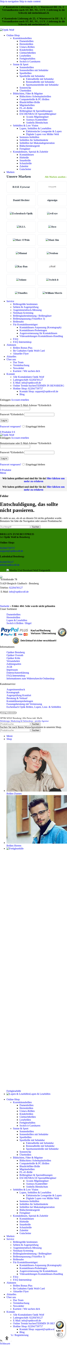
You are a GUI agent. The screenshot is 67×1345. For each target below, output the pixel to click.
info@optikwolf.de (10, 564)
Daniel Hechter (21, 200)
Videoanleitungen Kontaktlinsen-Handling (41, 336)
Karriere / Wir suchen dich (26, 371)
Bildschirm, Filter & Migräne (28, 93)
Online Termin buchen (38, 385)
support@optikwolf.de (11, 551)
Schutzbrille (26, 163)
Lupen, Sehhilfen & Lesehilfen (35, 128)
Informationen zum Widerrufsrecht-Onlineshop (30, 678)
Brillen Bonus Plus (22, 347)
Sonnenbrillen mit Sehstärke (34, 70)
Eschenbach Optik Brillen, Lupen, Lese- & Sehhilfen (34, 707)
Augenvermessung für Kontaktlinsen (38, 333)
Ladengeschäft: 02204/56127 (28, 379)
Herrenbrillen (26, 44)
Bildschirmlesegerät (30, 146)
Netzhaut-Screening (23, 312)
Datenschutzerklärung (18, 672)
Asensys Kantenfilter (36, 119)
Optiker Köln (13, 658)
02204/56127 (7, 562)
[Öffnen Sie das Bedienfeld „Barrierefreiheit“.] (7, 1338)
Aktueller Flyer (21, 353)
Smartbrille (25, 160)
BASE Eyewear (21, 187)
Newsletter (18, 368)
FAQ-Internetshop (16, 675)
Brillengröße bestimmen (25, 304)
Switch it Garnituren (30, 61)
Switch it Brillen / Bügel (19, 623)
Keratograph (13, 692)
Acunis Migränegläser (37, 116)
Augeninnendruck (16, 689)
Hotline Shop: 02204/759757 (28, 388)
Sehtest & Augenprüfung (26, 307)
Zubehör (24, 166)
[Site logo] (7, 29)
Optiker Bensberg (16, 652)
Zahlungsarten (14, 664)
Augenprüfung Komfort (19, 695)
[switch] (60, 1334)
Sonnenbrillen (27, 67)
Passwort (12, 414)
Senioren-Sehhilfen (29, 137)
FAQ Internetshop (22, 342)
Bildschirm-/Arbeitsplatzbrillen (35, 96)
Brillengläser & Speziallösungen (36, 111)
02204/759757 (7, 548)
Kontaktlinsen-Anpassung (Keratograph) (40, 327)
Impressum (12, 669)
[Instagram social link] (9, 599)
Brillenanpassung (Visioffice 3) (29, 318)
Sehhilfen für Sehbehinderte (34, 140)
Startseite (4, 606)
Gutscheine (25, 169)
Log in (4, 420)
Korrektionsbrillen (22, 38)
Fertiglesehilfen (27, 58)
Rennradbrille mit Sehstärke (40, 81)
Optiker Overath (15, 655)
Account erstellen (20, 399)
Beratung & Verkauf (17, 698)
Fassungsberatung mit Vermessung (24, 704)
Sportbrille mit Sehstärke (32, 76)
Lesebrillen (25, 55)
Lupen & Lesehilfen (17, 620)
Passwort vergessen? (10, 426)
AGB (9, 666)
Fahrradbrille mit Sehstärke (40, 79)
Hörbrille (24, 157)
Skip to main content (29, 1)
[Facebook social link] (3, 599)
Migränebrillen (27, 105)
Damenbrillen (27, 41)
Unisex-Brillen (27, 47)
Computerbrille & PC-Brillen (34, 99)
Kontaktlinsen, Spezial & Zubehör (30, 151)
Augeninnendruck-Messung (27, 310)
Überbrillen (25, 90)
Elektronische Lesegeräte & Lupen (44, 131)
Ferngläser (25, 148)
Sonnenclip (25, 87)
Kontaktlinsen (27, 154)
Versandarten (13, 661)
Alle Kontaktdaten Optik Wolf (28, 376)
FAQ (15, 339)
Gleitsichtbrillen (28, 52)
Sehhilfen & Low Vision (25, 125)
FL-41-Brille (26, 108)
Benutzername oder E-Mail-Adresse (25, 405)
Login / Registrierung (17, 1335)
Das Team (18, 362)
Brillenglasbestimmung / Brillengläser (32, 315)
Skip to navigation (9, 1)
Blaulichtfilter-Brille (30, 102)
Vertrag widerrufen (8, 713)
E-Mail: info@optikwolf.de (27, 382)
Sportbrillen (26, 73)
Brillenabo (18, 321)
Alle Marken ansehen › (56, 177)
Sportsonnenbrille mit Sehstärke (42, 84)
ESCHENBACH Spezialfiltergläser (38, 114)
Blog (22, 394)
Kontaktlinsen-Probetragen (33, 330)
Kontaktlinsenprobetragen (20, 701)
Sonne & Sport (20, 64)
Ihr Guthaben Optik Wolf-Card (29, 350)
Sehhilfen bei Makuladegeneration (37, 143)
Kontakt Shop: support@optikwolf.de (39, 391)
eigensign (52, 200)
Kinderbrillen (26, 49)
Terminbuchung (21, 365)
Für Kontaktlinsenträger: (25, 324)
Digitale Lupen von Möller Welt (42, 134)
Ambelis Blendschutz (37, 122)
